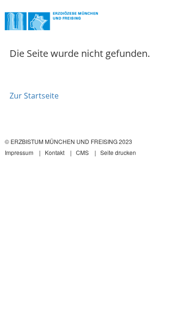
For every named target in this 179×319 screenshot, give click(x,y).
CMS (82, 152)
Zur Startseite (34, 95)
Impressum (19, 152)
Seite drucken (118, 152)
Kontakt (54, 152)
